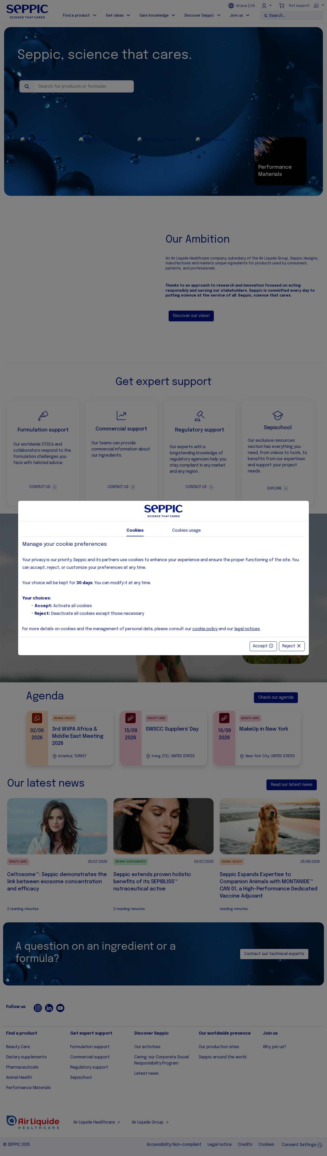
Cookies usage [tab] (186, 530)
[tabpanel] (163, 587)
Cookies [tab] (135, 530)
